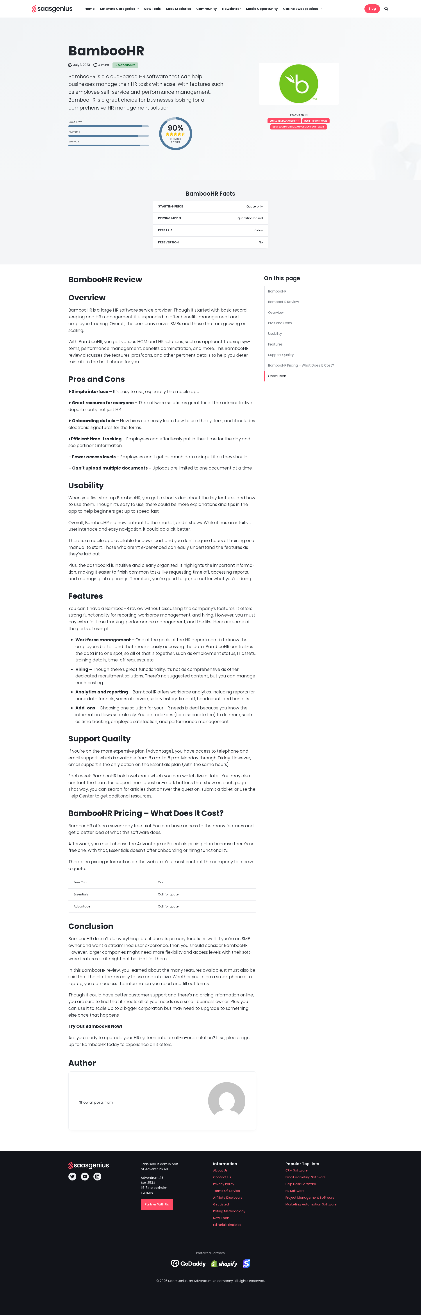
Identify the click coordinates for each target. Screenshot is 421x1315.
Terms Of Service (226, 1191)
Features (276, 344)
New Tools (221, 1218)
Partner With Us (157, 1204)
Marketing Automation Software (311, 1204)
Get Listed (221, 1204)
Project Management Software (309, 1197)
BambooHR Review (283, 302)
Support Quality (281, 355)
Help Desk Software (300, 1184)
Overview (276, 312)
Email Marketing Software (305, 1177)
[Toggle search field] (386, 8)
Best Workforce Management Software (299, 126)
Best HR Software (315, 120)
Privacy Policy (223, 1184)
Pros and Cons (280, 323)
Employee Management (284, 120)
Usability (275, 333)
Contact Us (222, 1177)
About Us (220, 1170)
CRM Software (296, 1170)
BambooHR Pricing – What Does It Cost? (301, 365)
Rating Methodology (229, 1211)
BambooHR (277, 291)
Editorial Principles (227, 1225)
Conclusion (277, 376)
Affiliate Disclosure (228, 1197)
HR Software (295, 1191)
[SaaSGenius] (52, 9)
